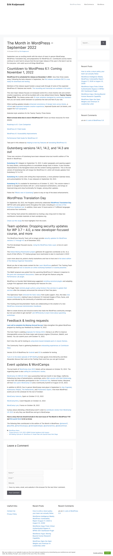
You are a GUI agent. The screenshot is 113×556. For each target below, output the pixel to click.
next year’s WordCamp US (22, 383)
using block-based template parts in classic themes (49, 341)
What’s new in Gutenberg (24, 192)
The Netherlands (28, 389)
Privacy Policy (12, 514)
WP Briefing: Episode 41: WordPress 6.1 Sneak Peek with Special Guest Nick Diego (33, 434)
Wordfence (100, 4)
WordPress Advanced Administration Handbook (24, 306)
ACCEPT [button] (107, 553)
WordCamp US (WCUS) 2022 (17, 376)
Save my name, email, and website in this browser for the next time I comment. (37, 487)
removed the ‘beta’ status (32, 295)
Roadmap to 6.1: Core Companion (19, 124)
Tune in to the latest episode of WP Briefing (22, 357)
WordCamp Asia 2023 (27, 369)
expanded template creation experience (30, 106)
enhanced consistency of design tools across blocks (47, 104)
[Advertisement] (56, 22)
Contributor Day (44, 380)
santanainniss (49, 426)
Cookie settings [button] (98, 553)
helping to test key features (36, 143)
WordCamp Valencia (14, 396)
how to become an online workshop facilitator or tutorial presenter (43, 268)
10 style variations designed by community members (52, 97)
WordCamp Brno (13, 401)
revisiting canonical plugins (52, 281)
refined (9, 106)
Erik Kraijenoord (15, 4)
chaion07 (64, 423)
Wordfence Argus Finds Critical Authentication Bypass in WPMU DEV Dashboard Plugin (92, 89)
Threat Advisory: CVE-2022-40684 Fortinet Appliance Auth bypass (29, 432)
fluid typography (21, 109)
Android (32, 352)
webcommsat (61, 426)
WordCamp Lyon (13, 405)
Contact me (11, 511)
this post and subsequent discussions (20, 274)
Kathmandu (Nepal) (14, 389)
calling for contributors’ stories (34, 371)
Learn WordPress (45, 265)
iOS (39, 352)
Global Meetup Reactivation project (22, 252)
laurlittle (10, 426)
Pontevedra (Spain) (44, 389)
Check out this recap (14, 221)
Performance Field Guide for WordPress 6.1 (22, 138)
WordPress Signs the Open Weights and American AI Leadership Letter (90, 102)
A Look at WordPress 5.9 (95, 120)
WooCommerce (89, 4)
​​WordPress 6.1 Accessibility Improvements (22, 133)
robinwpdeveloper (36, 426)
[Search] (103, 43)
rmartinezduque (21, 426)
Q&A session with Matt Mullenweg (59, 378)
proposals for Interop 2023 (35, 332)
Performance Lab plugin (15, 277)
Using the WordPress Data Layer (44, 245)
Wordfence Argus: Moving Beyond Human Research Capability (42, 536)
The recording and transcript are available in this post (51, 88)
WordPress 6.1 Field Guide (16, 129)
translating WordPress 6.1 (57, 143)
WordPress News (75, 4)
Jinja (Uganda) (66, 387)
